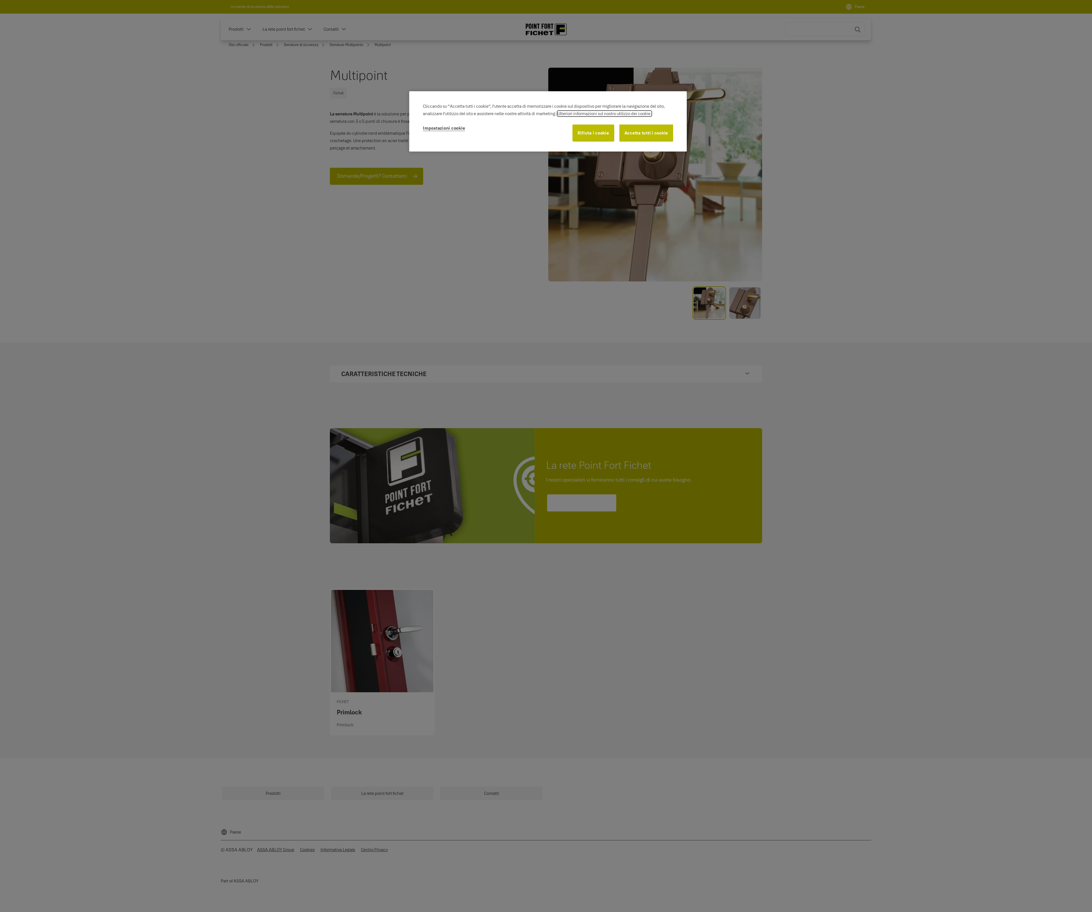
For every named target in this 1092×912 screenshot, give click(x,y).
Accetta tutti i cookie (646, 133)
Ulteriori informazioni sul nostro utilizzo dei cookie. (604, 113)
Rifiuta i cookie (593, 133)
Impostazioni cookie (444, 128)
